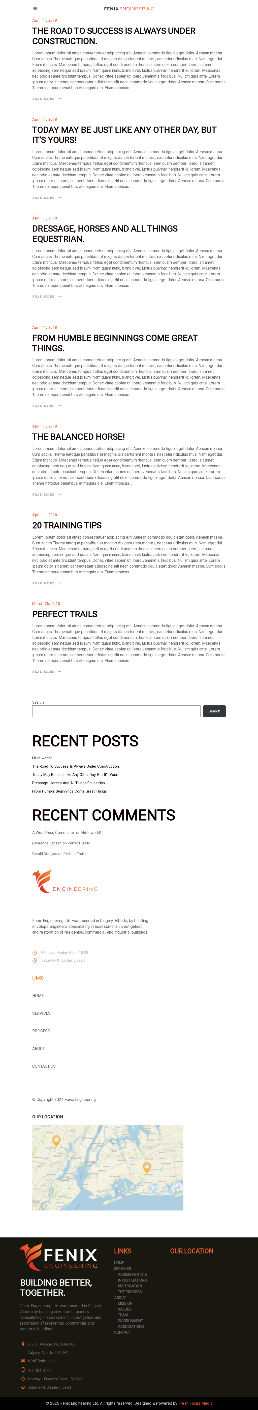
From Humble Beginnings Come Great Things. (70, 791)
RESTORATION (130, 1286)
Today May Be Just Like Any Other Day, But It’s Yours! (76, 774)
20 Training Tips (67, 525)
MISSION (125, 1303)
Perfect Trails (64, 614)
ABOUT (38, 1048)
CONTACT (122, 1332)
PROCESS (41, 1031)
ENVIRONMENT (130, 1321)
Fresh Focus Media (195, 1403)
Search (38, 702)
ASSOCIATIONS (131, 1326)
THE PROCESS (130, 1292)
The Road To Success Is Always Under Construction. (76, 766)
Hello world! (42, 758)
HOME (38, 995)
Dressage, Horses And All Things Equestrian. (69, 783)
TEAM (123, 1315)
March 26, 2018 (46, 603)
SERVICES (41, 1013)
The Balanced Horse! (78, 437)
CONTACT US (44, 1066)
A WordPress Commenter (53, 832)
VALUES (124, 1309)
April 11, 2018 (44, 20)
